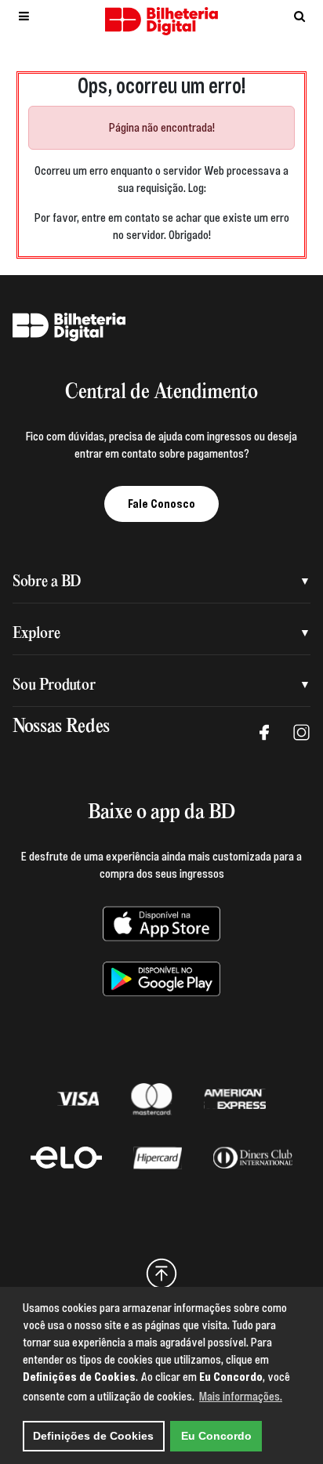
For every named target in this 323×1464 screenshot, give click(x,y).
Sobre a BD (47, 582)
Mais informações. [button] (240, 1396)
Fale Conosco (161, 504)
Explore (36, 633)
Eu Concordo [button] (216, 1436)
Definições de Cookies (93, 1436)
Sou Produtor (54, 685)
